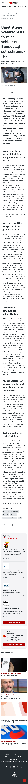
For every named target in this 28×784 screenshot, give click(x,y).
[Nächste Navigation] (25, 6)
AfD (20, 517)
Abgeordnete (6, 517)
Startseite (3, 13)
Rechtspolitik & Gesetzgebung (8, 15)
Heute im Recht (12, 13)
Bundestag (13, 514)
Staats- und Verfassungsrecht (10, 511)
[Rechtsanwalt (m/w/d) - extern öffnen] (23, 595)
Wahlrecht (5, 514)
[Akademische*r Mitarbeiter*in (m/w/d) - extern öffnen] (23, 617)
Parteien (14, 517)
